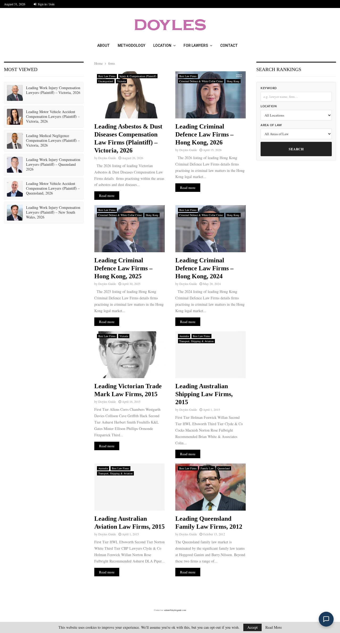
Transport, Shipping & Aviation (196, 341)
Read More (273, 627)
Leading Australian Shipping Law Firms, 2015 (204, 394)
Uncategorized (105, 81)
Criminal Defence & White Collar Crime (201, 81)
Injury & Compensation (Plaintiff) (138, 76)
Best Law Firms (107, 76)
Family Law (207, 468)
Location (162, 45)
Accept (252, 627)
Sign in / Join (45, 4)
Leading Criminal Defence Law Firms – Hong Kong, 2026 (204, 134)
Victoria (121, 81)
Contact (229, 45)
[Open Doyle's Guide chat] (326, 619)
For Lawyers (196, 45)
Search (296, 148)
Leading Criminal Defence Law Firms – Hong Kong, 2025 (123, 268)
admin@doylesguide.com (175, 610)
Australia (184, 336)
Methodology (131, 45)
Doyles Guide (107, 158)
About (103, 45)
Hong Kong (233, 81)
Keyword (269, 88)
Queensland (224, 468)
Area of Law (271, 125)
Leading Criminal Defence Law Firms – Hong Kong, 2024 (204, 268)
